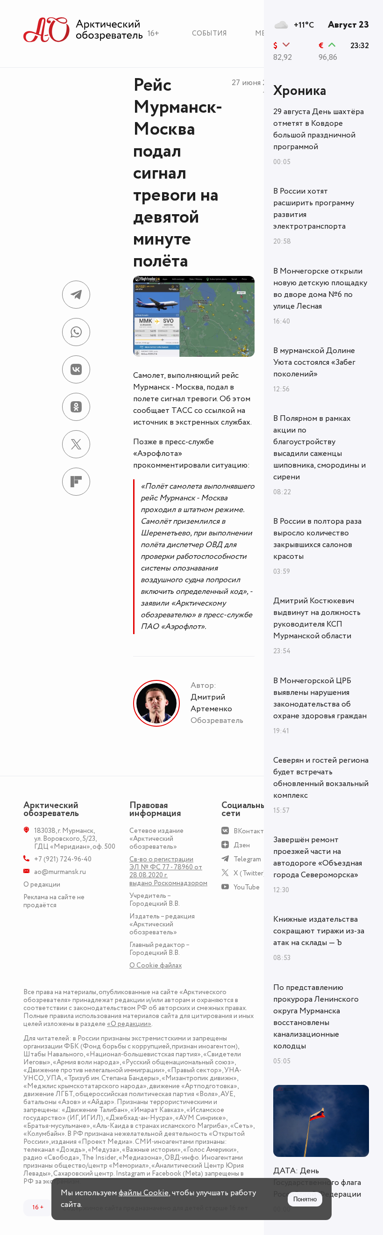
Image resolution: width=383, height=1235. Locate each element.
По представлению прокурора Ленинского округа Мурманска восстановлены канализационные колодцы (316, 1017)
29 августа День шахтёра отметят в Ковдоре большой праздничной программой (318, 129)
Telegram (247, 859)
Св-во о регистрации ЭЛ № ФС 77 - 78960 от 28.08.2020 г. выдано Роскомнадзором (168, 871)
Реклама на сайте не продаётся (54, 901)
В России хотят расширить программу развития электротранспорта (313, 209)
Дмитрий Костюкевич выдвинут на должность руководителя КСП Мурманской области (317, 618)
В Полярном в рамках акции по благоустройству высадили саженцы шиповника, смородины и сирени (319, 448)
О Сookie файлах (155, 965)
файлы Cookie (144, 1193)
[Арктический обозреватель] (83, 30)
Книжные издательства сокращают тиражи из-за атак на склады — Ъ (318, 931)
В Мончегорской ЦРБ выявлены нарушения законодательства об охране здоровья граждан (320, 698)
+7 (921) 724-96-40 (63, 859)
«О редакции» (129, 1024)
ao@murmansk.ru (60, 872)
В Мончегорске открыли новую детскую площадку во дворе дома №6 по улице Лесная (320, 289)
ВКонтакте (251, 831)
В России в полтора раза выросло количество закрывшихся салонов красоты (317, 539)
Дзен (242, 845)
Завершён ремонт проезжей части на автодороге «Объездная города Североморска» (317, 857)
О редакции (41, 884)
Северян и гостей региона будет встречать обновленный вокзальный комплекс (321, 778)
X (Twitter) (250, 873)
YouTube (247, 887)
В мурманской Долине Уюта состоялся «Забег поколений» (314, 362)
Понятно (305, 1199)
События (209, 33)
